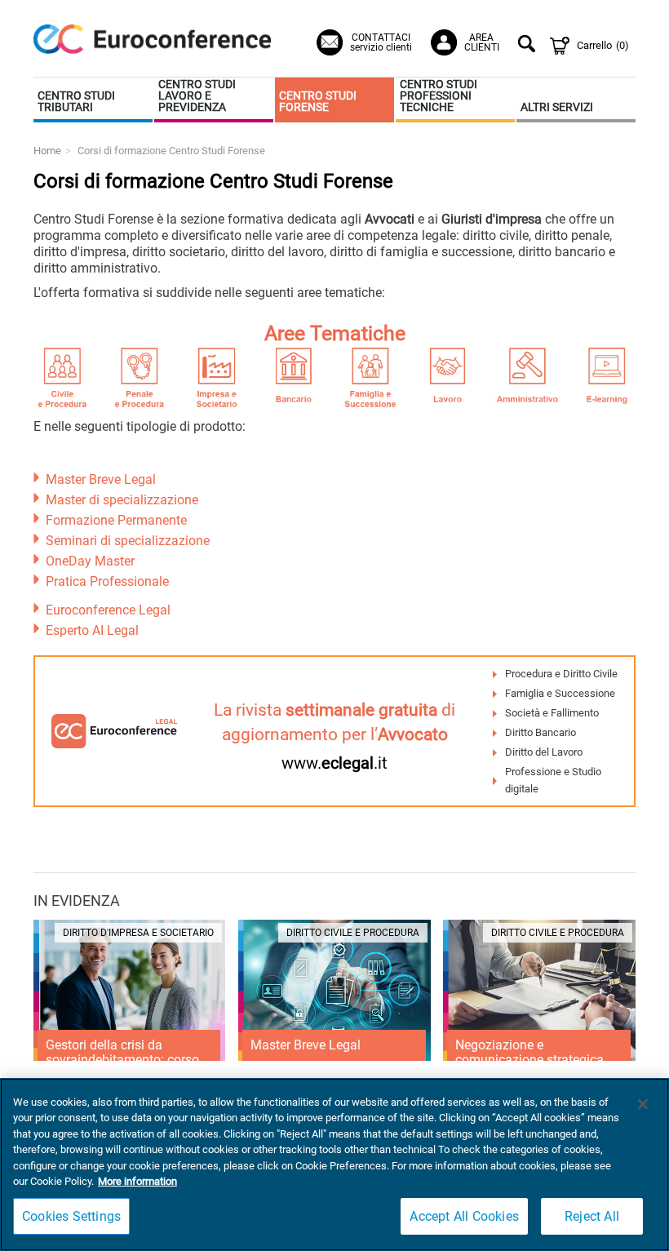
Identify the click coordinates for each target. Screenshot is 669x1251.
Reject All (592, 1216)
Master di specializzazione (122, 500)
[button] (93, 100)
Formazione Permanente (116, 520)
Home (47, 150)
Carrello (603, 45)
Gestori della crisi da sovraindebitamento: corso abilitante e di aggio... (122, 1059)
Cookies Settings (71, 1216)
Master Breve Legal (101, 479)
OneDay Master (90, 561)
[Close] (643, 1104)
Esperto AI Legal (92, 630)
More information (137, 1181)
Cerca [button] (529, 45)
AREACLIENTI (481, 42)
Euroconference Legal (108, 610)
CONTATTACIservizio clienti (381, 42)
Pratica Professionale (107, 581)
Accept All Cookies (464, 1216)
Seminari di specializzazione (128, 540)
